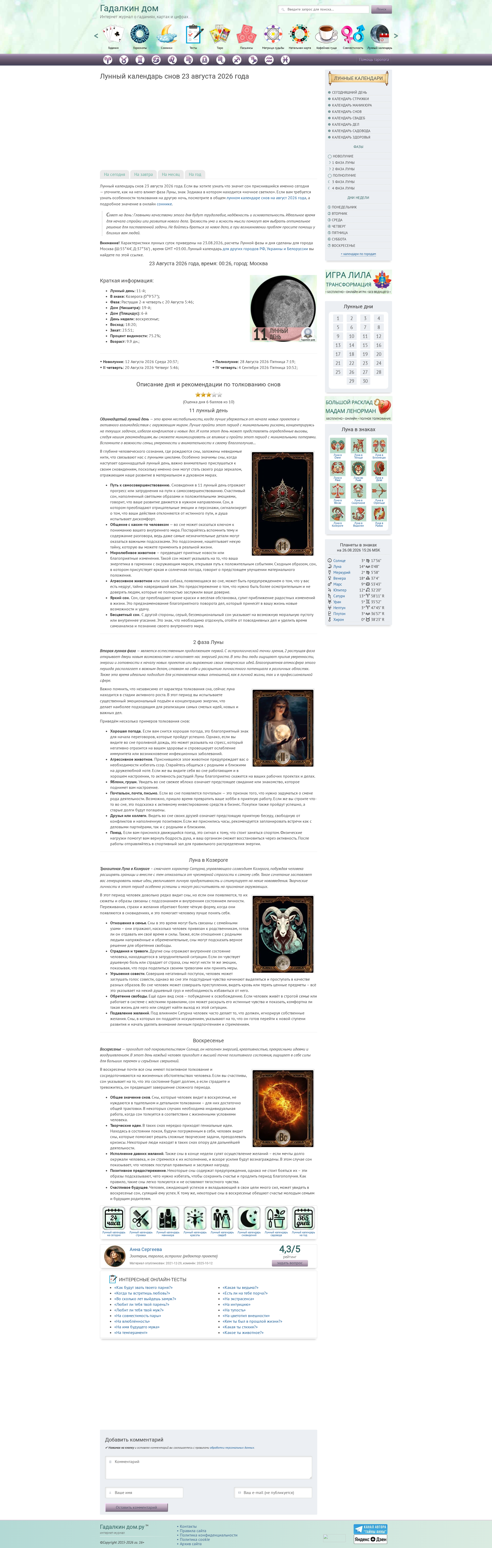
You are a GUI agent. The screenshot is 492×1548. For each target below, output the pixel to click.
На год (195, 174)
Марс (337, 584)
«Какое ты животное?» (243, 1332)
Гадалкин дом (129, 8)
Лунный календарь (379, 48)
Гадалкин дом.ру (122, 1527)
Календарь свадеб (348, 118)
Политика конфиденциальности (209, 1535)
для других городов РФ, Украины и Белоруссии (265, 248)
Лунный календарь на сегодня (113, 1234)
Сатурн (339, 595)
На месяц (171, 174)
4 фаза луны (343, 188)
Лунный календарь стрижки (140, 1234)
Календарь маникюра (352, 105)
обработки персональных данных (232, 1447)
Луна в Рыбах (379, 524)
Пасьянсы (246, 48)
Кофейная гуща (326, 48)
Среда (337, 220)
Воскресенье (343, 245)
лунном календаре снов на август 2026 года (266, 197)
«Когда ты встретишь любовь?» (142, 1293)
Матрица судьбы (273, 48)
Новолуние (343, 156)
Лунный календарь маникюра (167, 1234)
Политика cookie (195, 1539)
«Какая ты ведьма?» (241, 1287)
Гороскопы (140, 48)
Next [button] (395, 33)
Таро (220, 48)
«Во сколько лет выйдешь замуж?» (145, 1298)
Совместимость (353, 48)
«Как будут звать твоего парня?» (143, 1287)
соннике (164, 203)
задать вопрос (290, 1262)
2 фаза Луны (343, 169)
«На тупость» (234, 1309)
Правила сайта (193, 1530)
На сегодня (114, 174)
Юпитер (339, 590)
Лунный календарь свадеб (222, 1234)
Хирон (338, 619)
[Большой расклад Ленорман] (358, 408)
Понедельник (344, 207)
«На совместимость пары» (137, 1315)
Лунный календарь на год (303, 1234)
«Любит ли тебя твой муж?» (139, 1309)
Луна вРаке (338, 479)
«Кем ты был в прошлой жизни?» (252, 1321)
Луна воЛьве (358, 479)
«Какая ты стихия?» (240, 1326)
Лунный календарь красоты (195, 1234)
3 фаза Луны (343, 181)
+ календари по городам (358, 254)
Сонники (166, 48)
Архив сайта (191, 1543)
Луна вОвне (338, 456)
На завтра (143, 174)
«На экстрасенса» (238, 1298)
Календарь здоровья (351, 137)
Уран (337, 601)
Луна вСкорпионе (358, 502)
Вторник (339, 213)
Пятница (340, 232)
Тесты (193, 48)
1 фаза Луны (343, 162)
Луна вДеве (379, 479)
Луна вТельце (358, 456)
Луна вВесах (338, 502)
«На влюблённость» (132, 1321)
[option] (113, 39)
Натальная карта (300, 48)
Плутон (339, 613)
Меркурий (341, 572)
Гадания (113, 48)
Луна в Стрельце (379, 502)
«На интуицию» (237, 1304)
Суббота (339, 239)
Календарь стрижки (350, 99)
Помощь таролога (374, 59)
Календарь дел (345, 124)
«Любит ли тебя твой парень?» (141, 1304)
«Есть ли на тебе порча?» (245, 1293)
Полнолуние (344, 175)
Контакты (188, 1526)
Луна (337, 566)
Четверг (339, 226)
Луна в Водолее (358, 524)
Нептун (339, 607)
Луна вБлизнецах (379, 456)
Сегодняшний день (349, 92)
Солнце (339, 560)
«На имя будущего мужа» (137, 1326)
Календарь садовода (351, 131)
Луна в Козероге (337, 524)
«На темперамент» (131, 1332)
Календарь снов (347, 111)
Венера (339, 578)
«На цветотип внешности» (246, 1315)
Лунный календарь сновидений (249, 1234)
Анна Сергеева (146, 1249)
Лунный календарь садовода (276, 1234)
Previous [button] (96, 33)
